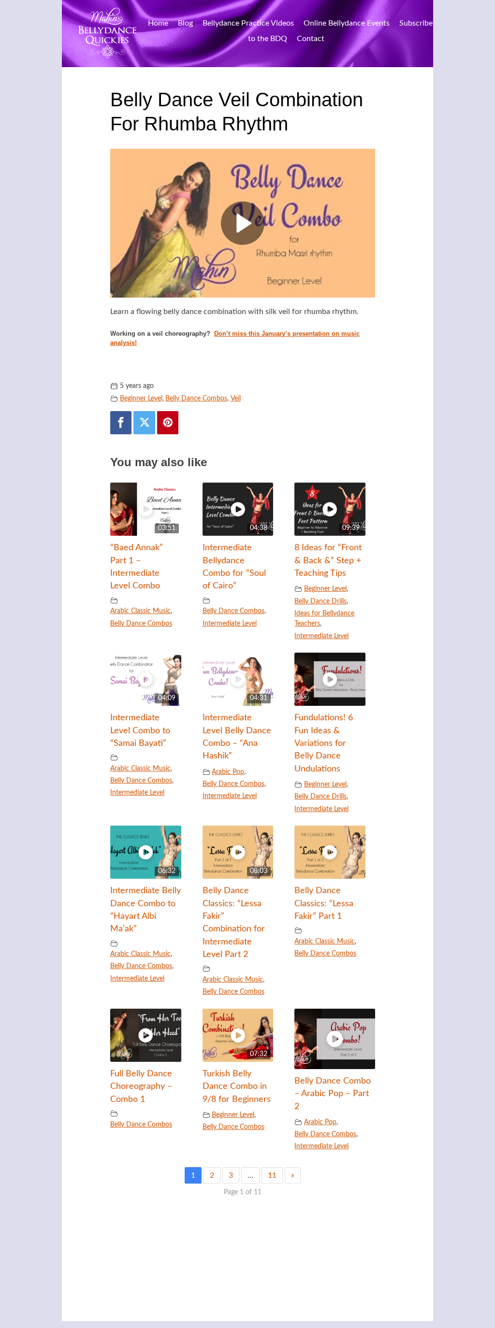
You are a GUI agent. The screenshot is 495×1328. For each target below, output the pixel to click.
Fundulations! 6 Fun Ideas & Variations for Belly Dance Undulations (323, 743)
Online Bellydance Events (347, 23)
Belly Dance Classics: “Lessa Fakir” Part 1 (323, 903)
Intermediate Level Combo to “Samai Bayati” (140, 730)
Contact (310, 39)
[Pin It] (167, 422)
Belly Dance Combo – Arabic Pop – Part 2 (332, 1094)
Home (158, 23)
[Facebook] (120, 422)
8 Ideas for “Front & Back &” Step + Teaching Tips (328, 560)
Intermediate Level (230, 623)
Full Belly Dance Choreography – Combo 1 (141, 1086)
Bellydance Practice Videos (248, 23)
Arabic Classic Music (140, 610)
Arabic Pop (228, 771)
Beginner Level (141, 398)
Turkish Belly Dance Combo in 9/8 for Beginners (237, 1086)
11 (272, 1175)
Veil (236, 398)
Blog (185, 23)
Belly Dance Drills (320, 601)
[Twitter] (144, 422)
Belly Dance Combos (196, 398)
